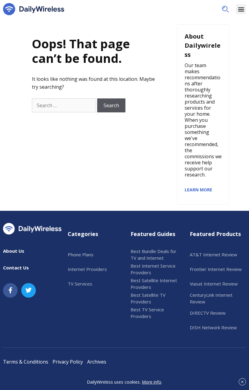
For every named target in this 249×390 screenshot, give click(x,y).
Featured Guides (153, 234)
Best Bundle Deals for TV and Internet (153, 254)
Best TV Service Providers (147, 313)
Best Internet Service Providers (153, 269)
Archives (96, 361)
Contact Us (16, 268)
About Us (13, 251)
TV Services (80, 284)
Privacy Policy (68, 361)
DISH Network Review (213, 327)
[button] (225, 9)
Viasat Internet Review (214, 284)
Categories (83, 234)
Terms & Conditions (25, 361)
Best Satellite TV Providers (148, 298)
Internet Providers (87, 269)
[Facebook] (10, 290)
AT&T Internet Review (213, 254)
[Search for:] (64, 105)
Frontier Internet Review (216, 269)
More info (151, 382)
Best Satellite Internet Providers (154, 283)
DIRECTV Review (208, 313)
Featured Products (215, 234)
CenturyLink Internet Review (211, 298)
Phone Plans (81, 254)
